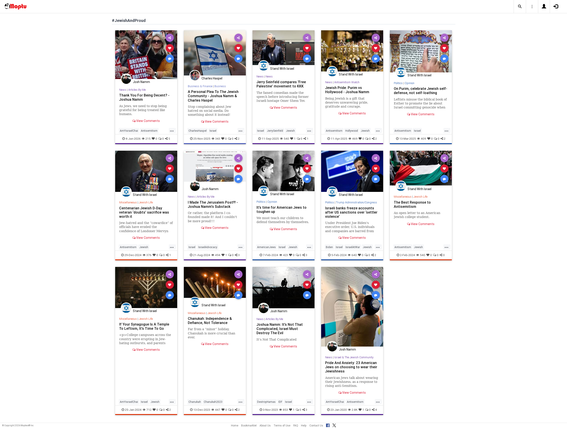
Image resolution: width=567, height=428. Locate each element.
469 (354, 139)
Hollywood (351, 130)
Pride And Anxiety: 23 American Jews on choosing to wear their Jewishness (351, 367)
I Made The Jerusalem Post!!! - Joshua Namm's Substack (213, 204)
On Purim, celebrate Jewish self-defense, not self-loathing (420, 90)
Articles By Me (137, 90)
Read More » (146, 54)
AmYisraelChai (129, 130)
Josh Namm (141, 82)
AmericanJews (266, 247)
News (122, 90)
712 (148, 410)
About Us (265, 425)
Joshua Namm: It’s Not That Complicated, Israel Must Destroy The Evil (279, 328)
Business (220, 86)
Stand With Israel (282, 69)
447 (217, 410)
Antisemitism (149, 130)
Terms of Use (282, 425)
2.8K (354, 410)
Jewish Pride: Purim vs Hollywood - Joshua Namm (347, 89)
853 (285, 410)
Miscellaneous (128, 202)
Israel (213, 130)
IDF (280, 401)
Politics (398, 83)
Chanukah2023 (213, 401)
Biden (329, 247)
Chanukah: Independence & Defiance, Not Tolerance (210, 320)
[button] (519, 7)
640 (354, 255)
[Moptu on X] (334, 424)
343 (217, 139)
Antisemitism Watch (346, 82)
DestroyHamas (266, 401)
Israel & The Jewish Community (353, 357)
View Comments (148, 121)
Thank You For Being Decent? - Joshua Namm (144, 97)
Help (304, 425)
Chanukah (194, 401)
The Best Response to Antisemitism (412, 204)
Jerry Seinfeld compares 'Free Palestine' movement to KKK (281, 84)
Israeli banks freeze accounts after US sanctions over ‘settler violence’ (351, 212)
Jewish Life (146, 202)
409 (423, 139)
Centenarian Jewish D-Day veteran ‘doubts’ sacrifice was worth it (144, 212)
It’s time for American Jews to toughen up (281, 209)
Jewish (290, 130)
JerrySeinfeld (275, 130)
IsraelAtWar (353, 247)
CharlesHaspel (197, 130)
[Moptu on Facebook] (328, 424)
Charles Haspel (212, 78)
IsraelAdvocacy (207, 247)
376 (148, 255)
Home (234, 425)
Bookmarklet (249, 425)
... (172, 130)
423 (285, 255)
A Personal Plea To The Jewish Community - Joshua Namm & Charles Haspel (213, 95)
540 (286, 139)
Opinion (409, 83)
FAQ (295, 425)
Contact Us (316, 425)
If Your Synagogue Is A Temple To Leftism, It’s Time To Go (144, 326)
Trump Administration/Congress (356, 202)
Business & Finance (200, 86)
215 (148, 139)
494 (217, 255)
